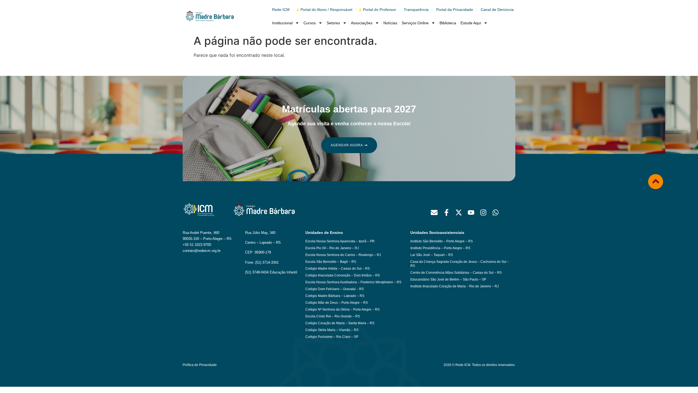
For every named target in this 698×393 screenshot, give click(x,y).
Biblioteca (448, 23)
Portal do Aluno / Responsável (326, 9)
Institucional (282, 23)
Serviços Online (415, 23)
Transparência (416, 9)
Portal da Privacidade (454, 9)
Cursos (309, 23)
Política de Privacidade (200, 365)
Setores (333, 23)
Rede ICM (281, 9)
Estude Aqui (471, 23)
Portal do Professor (379, 9)
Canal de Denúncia (497, 9)
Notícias (390, 23)
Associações (361, 23)
